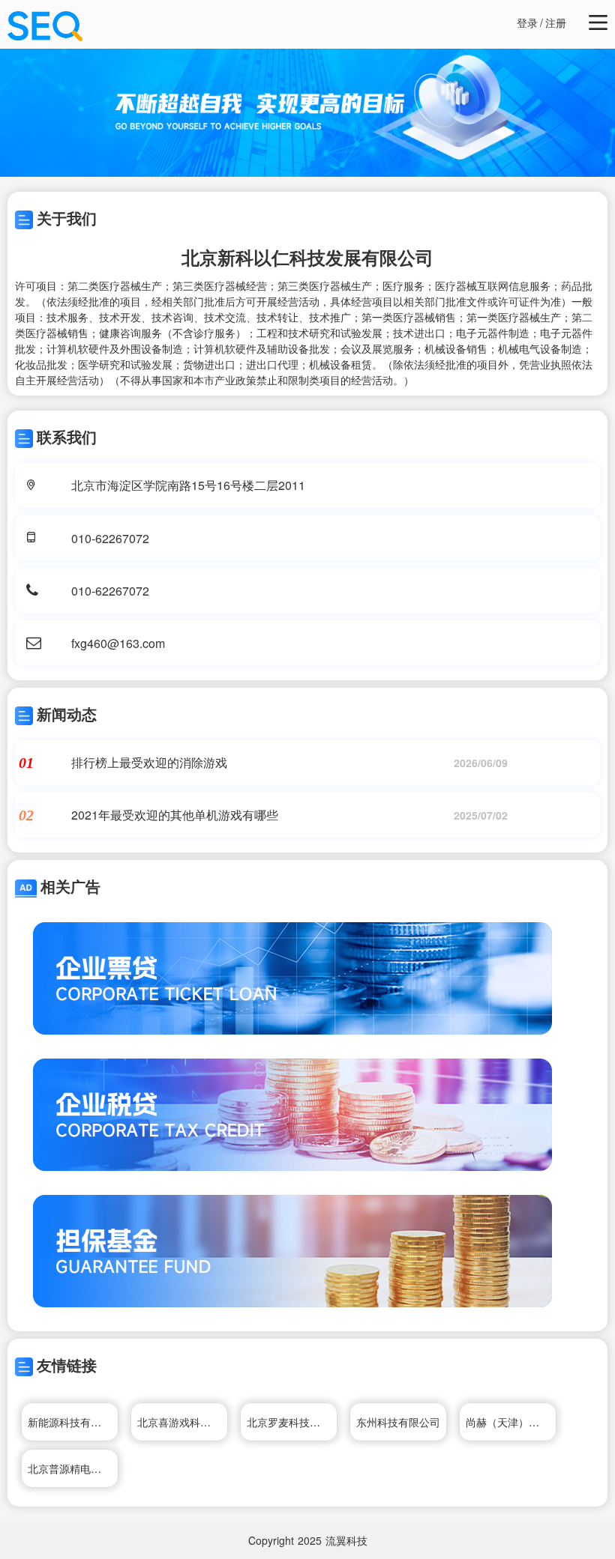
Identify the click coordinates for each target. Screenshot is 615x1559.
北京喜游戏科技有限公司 (182, 1421)
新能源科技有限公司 (73, 1421)
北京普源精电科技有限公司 (73, 1468)
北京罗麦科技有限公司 (292, 1421)
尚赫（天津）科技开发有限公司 (511, 1421)
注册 (555, 22)
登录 (527, 22)
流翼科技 (347, 1540)
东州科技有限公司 (398, 1421)
